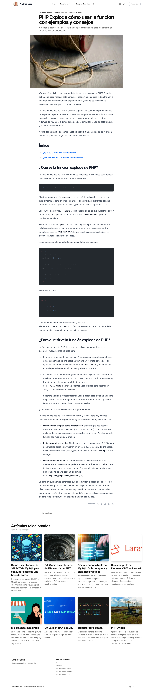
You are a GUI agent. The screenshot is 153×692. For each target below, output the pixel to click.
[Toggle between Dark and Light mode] (120, 4)
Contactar (134, 4)
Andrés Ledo (59, 13)
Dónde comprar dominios (64, 671)
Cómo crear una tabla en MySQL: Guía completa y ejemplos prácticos (92, 568)
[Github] (138, 687)
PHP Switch (118, 627)
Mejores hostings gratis (25, 627)
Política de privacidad (19, 663)
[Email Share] (112, 503)
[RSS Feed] (124, 4)
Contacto (59, 665)
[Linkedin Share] (105, 503)
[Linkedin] (130, 687)
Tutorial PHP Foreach (90, 627)
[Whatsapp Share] (109, 503)
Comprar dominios (83, 4)
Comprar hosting (66, 4)
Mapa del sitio (31, 663)
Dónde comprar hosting (63, 668)
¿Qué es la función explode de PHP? (60, 152)
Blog (94, 4)
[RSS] (134, 687)
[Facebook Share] (101, 503)
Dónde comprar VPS (62, 674)
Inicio (54, 4)
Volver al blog (47, 513)
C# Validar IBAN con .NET (59, 627)
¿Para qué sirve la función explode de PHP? (64, 157)
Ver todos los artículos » (20, 530)
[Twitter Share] (97, 503)
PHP (66, 13)
